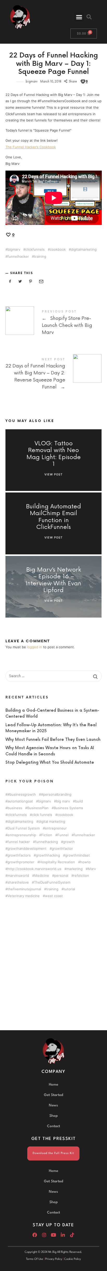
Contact (53, 1126)
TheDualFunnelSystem (52, 882)
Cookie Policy (72, 1259)
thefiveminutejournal (24, 889)
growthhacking (48, 855)
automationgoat (20, 801)
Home (53, 1084)
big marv (63, 801)
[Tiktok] (72, 1235)
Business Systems (68, 808)
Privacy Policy (53, 1259)
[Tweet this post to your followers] (20, 281)
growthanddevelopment (27, 848)
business (15, 808)
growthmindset (77, 855)
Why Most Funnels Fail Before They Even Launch (53, 739)
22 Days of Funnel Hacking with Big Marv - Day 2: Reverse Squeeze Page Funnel (53, 374)
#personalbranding (56, 794)
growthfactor (62, 848)
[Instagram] (44, 1235)
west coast (54, 896)
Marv (92, 869)
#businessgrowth (22, 794)
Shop (53, 1116)
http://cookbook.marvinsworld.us (34, 869)
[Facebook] (34, 1235)
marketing (74, 869)
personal (61, 875)
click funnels (42, 814)
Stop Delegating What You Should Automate (49, 762)
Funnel (63, 835)
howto (85, 862)
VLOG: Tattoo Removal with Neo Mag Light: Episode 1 (53, 454)
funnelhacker (18, 256)
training (40, 256)
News (53, 1105)
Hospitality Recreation (57, 862)
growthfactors (19, 855)
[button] (79, 17)
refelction (81, 875)
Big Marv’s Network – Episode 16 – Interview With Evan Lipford (53, 580)
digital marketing (51, 821)
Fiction (46, 835)
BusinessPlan (38, 808)
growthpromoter (21, 862)
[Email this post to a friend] (40, 281)
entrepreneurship (22, 835)
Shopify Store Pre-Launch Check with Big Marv (53, 323)
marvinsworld (18, 875)
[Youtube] (53, 1235)
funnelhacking (46, 842)
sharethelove (18, 882)
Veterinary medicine (24, 896)
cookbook (58, 249)
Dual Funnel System (24, 828)
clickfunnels (35, 249)
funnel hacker (19, 842)
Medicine (41, 875)
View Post (53, 474)
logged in (34, 647)
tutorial (69, 889)
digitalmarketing (84, 249)
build (79, 801)
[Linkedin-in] (63, 1235)
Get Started (53, 1095)
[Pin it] (30, 281)
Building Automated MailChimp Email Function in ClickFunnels (53, 517)
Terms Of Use (34, 1259)
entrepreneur (56, 828)
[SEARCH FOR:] (53, 676)
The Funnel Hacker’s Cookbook (30, 147)
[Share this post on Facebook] (10, 281)
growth (69, 842)
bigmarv (31, 81)
